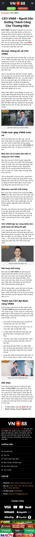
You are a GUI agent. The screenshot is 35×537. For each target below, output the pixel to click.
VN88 (29, 42)
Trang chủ (5, 13)
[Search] (3, 3)
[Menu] (32, 3)
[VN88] (17, 3)
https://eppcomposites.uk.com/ (21, 483)
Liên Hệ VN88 (20, 407)
